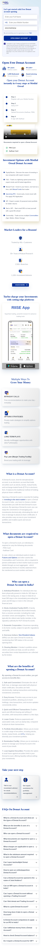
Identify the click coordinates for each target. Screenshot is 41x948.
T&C (30, 33)
